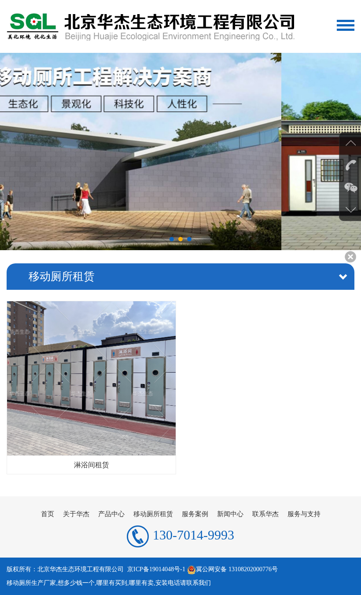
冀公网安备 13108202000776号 (237, 569)
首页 (47, 513)
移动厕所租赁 (153, 513)
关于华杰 (76, 513)
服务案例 (195, 513)
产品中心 (111, 513)
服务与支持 (303, 513)
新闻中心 (230, 513)
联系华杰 (265, 513)
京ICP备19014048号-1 (156, 569)
